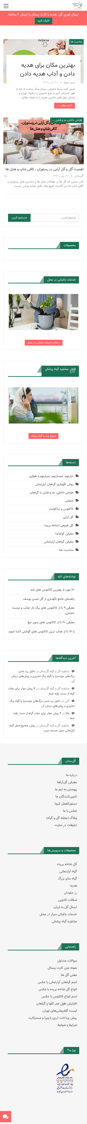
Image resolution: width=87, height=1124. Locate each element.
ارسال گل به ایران (65, 907)
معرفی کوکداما (64, 533)
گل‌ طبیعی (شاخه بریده (58, 525)
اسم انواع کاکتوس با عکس (59, 996)
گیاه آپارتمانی (68, 871)
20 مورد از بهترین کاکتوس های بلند (52, 589)
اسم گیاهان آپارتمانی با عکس (57, 982)
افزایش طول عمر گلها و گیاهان (56, 1003)
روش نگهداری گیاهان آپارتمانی (54, 484)
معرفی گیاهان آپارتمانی (58, 541)
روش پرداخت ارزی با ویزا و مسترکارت (52, 1018)
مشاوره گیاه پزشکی (64, 921)
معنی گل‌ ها (69, 975)
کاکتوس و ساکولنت (61, 509)
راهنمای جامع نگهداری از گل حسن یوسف (49, 599)
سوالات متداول (67, 960)
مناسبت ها (76, 42)
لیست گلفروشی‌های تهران (60, 1010)
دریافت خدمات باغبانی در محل (43, 343)
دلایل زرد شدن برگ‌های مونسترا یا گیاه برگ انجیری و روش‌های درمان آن (43, 676)
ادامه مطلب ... (64, 106)
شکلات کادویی (67, 900)
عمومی (69, 500)
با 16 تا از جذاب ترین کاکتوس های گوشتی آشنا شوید (41, 631)
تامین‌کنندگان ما (66, 796)
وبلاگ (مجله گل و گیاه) (61, 818)
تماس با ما (70, 811)
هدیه (73, 885)
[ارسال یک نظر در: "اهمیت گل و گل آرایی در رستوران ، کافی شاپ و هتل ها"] (5, 176)
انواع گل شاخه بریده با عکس (58, 989)
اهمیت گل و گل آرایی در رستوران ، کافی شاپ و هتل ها (45, 169)
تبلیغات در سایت (66, 825)
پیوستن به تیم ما (66, 789)
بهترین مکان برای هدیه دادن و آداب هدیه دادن (47, 70)
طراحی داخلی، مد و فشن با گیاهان (66, 120)
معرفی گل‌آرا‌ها (67, 782)
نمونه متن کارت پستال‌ (62, 968)
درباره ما (71, 775)
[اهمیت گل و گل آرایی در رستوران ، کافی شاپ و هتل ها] (43, 140)
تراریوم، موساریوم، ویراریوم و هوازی (51, 476)
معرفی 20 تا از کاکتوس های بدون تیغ (51, 622)
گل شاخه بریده (67, 864)
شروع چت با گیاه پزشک (43, 436)
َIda (67, 713)
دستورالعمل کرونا (65, 803)
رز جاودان (70, 892)
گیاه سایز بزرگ (67, 878)
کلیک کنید (43, 21)
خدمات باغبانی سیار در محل (58, 914)
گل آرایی (68, 517)
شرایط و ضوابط (67, 1025)
